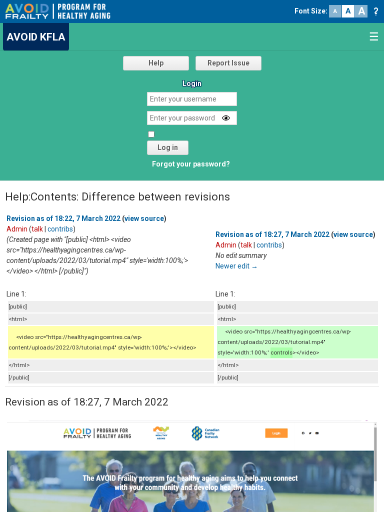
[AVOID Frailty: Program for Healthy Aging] (57, 10)
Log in (168, 148)
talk (37, 229)
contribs (60, 229)
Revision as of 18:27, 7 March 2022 (273, 234)
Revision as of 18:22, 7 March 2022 (63, 218)
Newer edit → (237, 266)
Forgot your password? (191, 164)
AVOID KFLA (36, 37)
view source (144, 218)
